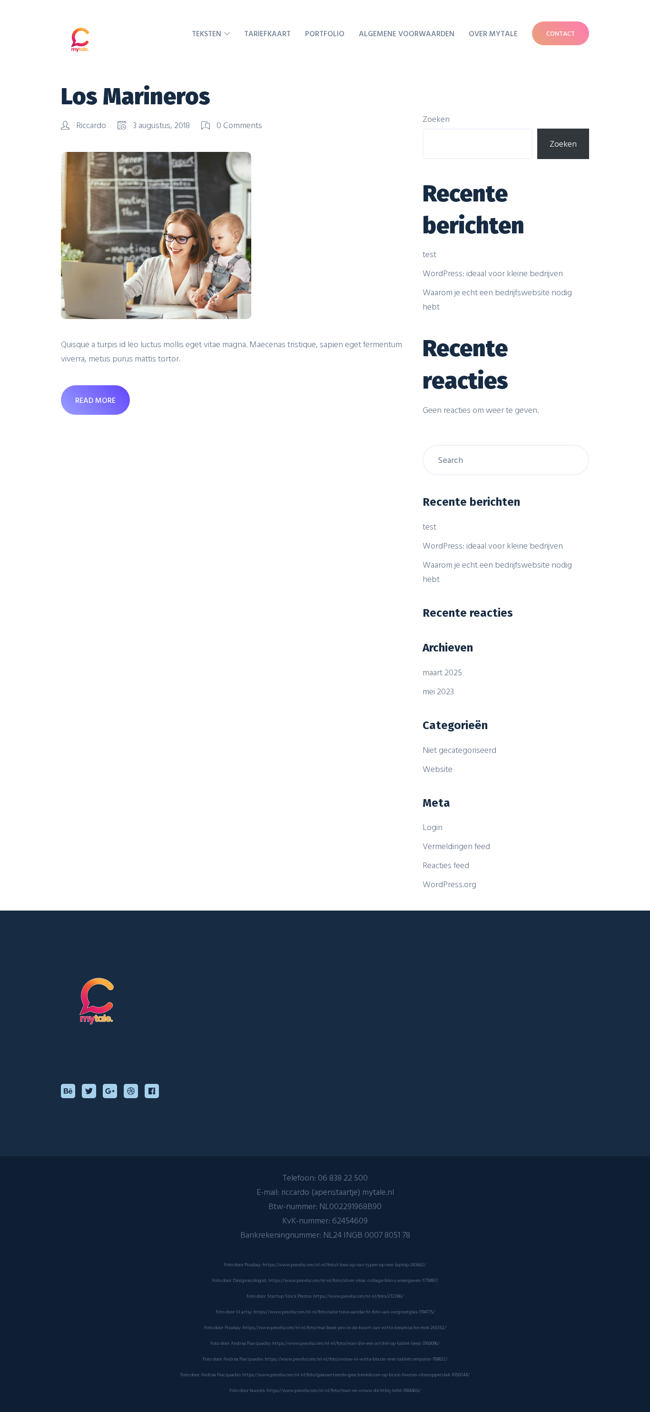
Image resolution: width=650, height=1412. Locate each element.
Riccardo (91, 125)
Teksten (206, 33)
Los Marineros (135, 96)
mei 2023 (438, 691)
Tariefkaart (267, 33)
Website (438, 768)
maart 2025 (442, 672)
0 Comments (238, 125)
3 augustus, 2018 (161, 125)
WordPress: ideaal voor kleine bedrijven (493, 273)
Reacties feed (446, 865)
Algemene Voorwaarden (406, 33)
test (429, 254)
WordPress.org (449, 884)
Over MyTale (493, 33)
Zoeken (436, 118)
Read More (95, 400)
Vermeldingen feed (456, 846)
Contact (560, 33)
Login (433, 827)
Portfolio (325, 33)
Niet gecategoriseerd (459, 749)
